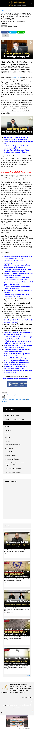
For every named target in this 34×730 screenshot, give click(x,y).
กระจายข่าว (8, 437)
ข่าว (10, 10)
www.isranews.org (16, 77)
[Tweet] (13, 32)
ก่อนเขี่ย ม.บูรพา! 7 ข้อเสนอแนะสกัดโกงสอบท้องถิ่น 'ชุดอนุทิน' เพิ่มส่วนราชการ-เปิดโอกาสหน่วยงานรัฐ (17, 666)
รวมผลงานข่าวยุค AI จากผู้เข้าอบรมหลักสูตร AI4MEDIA (15, 464)
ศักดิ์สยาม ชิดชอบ (7, 399)
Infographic (9, 448)
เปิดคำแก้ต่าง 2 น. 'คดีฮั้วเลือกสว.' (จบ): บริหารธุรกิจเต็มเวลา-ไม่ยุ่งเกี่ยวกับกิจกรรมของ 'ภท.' (17, 579)
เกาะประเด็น (8, 434)
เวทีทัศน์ (7, 426)
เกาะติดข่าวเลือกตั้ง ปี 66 (12, 459)
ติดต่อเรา (24, 698)
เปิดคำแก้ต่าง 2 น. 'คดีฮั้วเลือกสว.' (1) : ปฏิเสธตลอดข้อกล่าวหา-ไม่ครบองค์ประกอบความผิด (16, 637)
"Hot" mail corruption (13, 445)
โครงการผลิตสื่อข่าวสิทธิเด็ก (13, 468)
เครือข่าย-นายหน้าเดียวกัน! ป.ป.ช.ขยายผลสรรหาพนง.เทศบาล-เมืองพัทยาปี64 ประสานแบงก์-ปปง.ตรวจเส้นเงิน (16, 609)
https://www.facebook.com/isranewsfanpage (17, 378)
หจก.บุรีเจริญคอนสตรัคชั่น (19, 399)
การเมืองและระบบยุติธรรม (11, 395)
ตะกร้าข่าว (7, 441)
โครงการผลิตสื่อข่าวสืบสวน (13, 472)
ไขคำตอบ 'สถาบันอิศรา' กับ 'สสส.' (14, 419)
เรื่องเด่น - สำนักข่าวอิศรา (12, 416)
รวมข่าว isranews (10, 455)
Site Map (30, 698)
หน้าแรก (3, 10)
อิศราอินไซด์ (8, 452)
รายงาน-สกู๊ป (8, 430)
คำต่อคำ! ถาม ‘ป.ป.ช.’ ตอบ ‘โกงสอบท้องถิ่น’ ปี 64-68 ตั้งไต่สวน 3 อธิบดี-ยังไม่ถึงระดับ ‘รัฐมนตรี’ (16, 550)
